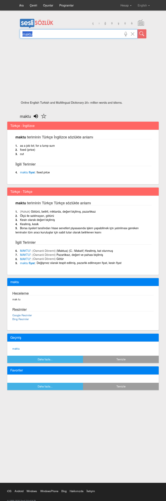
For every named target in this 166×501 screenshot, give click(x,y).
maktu (16, 348)
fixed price (43, 172)
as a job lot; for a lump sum (37, 145)
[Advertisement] (83, 70)
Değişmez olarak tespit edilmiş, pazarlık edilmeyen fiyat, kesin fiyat (79, 263)
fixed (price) (27, 150)
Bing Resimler (20, 319)
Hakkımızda (76, 491)
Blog (64, 491)
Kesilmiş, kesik (29, 224)
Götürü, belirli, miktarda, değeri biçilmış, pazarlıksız (63, 211)
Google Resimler (22, 315)
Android (19, 491)
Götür (60, 259)
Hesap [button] (125, 5)
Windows (32, 491)
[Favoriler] (43, 118)
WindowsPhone (49, 491)
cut (22, 154)
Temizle (121, 359)
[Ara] (141, 33)
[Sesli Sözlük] (36, 27)
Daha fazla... (45, 359)
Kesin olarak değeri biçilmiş (37, 220)
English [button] (143, 5)
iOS (9, 491)
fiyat (27, 172)
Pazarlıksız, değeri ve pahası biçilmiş (79, 255)
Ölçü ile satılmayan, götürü (37, 216)
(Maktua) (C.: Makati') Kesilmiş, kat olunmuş (84, 251)
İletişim (90, 491)
